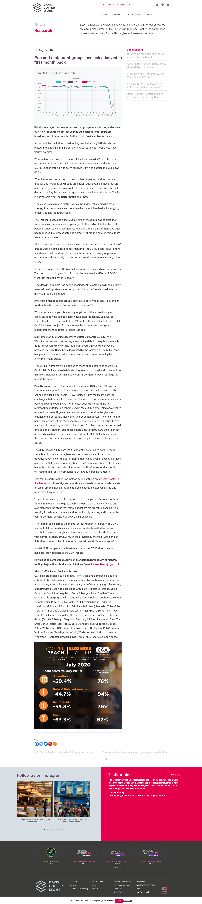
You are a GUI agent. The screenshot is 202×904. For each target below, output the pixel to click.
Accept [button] (119, 901)
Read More (127, 901)
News (139, 14)
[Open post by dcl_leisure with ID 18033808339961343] (72, 799)
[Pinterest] (50, 744)
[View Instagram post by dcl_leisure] (51, 814)
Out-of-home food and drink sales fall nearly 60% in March (145, 55)
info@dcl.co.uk (124, 4)
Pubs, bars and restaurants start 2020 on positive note (145, 75)
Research (43, 30)
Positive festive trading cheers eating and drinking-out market (144, 86)
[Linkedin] (46, 744)
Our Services (129, 14)
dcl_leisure (34, 783)
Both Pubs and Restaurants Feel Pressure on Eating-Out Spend (145, 95)
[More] (55, 744)
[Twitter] (41, 744)
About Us (104, 14)
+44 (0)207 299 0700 (146, 885)
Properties (116, 14)
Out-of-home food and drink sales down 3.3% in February (146, 65)
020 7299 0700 (108, 4)
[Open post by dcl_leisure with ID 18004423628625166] (35, 799)
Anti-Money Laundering (78, 889)
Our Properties (97, 882)
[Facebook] (37, 744)
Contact (148, 14)
